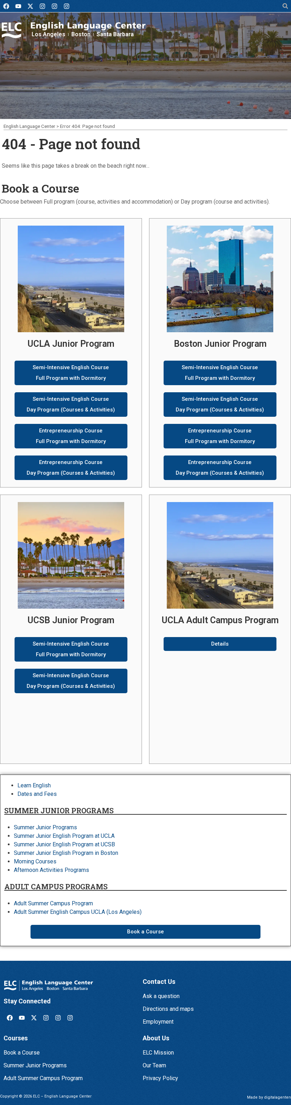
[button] (285, 6)
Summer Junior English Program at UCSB (64, 844)
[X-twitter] (30, 6)
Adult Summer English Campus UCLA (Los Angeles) (78, 912)
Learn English (34, 785)
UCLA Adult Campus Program (220, 620)
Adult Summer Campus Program (53, 903)
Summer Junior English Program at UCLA (64, 835)
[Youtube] (18, 6)
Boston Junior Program (220, 344)
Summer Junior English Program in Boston (66, 853)
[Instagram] (42, 6)
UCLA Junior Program (71, 344)
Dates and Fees (37, 794)
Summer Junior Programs (45, 827)
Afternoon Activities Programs (51, 870)
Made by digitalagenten (269, 1097)
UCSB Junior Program (71, 620)
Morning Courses (35, 861)
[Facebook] (6, 6)
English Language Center (29, 126)
